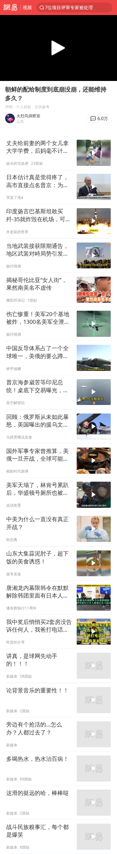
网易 (10, 7)
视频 (27, 7)
